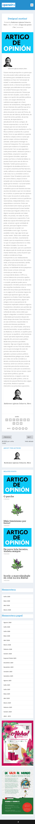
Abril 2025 (7, 698)
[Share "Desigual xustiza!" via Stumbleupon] (14, 423)
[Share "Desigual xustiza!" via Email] (17, 423)
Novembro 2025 (8, 667)
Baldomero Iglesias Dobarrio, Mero (17, 463)
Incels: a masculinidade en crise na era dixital (17, 577)
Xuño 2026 (7, 596)
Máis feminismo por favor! (15, 522)
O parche (9, 496)
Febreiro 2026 (8, 649)
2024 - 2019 (7, 716)
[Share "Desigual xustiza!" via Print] (21, 423)
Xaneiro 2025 (8, 712)
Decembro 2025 (8, 663)
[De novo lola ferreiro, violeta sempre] (18, 537)
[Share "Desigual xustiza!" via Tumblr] (17, 420)
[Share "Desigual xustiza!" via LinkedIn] (24, 420)
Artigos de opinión (25, 25)
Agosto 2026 (7, 622)
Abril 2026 (7, 605)
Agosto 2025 (7, 680)
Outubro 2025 (8, 671)
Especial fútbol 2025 (10, 658)
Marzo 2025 (7, 703)
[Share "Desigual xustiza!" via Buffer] (28, 420)
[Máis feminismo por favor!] (18, 509)
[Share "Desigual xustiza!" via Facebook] (7, 420)
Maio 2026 (7, 601)
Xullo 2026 (7, 627)
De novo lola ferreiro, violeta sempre (16, 550)
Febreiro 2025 (8, 707)
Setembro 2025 (8, 676)
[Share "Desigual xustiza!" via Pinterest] (21, 420)
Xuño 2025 (7, 689)
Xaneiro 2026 (8, 654)
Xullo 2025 (7, 685)
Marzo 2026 (7, 610)
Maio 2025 (7, 694)
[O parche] (18, 484)
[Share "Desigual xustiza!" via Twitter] (10, 420)
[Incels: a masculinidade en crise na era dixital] (18, 564)
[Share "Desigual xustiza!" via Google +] (14, 420)
